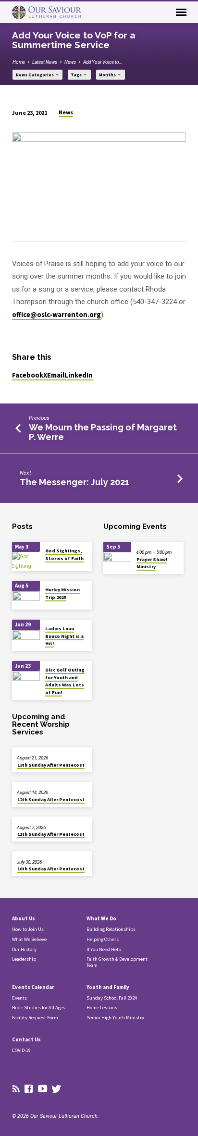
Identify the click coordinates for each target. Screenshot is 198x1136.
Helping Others (103, 939)
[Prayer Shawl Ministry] (117, 561)
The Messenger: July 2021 (74, 482)
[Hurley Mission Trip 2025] (26, 600)
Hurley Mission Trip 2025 (62, 593)
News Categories (35, 75)
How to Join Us (28, 929)
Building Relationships (111, 929)
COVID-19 (21, 1050)
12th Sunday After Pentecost (51, 799)
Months (108, 75)
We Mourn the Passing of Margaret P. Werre (103, 432)
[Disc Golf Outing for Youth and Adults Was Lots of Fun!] (26, 680)
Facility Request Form (35, 1017)
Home (18, 62)
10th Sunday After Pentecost (51, 869)
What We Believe (29, 939)
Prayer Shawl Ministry (151, 563)
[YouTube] (42, 1089)
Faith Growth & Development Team (117, 962)
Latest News (44, 62)
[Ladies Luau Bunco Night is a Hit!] (26, 639)
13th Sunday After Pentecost (51, 765)
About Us (23, 918)
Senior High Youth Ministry (115, 1017)
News (70, 62)
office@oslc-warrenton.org (56, 314)
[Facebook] (28, 1089)
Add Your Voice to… (103, 62)
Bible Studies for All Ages (38, 1007)
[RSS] (16, 1089)
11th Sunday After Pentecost (51, 834)
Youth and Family (108, 987)
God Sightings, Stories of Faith (64, 554)
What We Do (101, 918)
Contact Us (26, 1039)
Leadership (24, 959)
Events (19, 998)
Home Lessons (102, 1007)
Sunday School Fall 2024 (112, 998)
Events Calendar (33, 987)
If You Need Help (104, 949)
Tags (77, 75)
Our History (24, 949)
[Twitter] (56, 1089)
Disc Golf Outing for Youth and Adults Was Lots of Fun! (65, 681)
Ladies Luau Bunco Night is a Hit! (64, 636)
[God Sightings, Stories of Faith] (26, 561)
